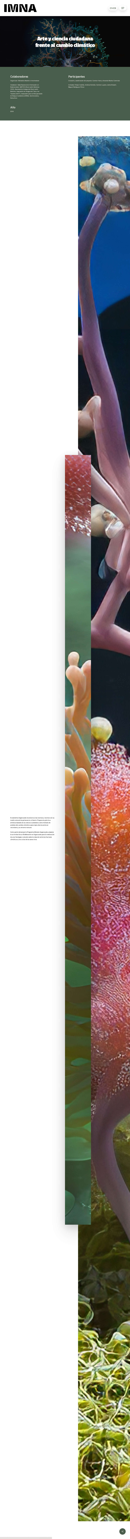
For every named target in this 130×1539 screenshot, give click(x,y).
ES (114, 8)
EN (111, 8)
